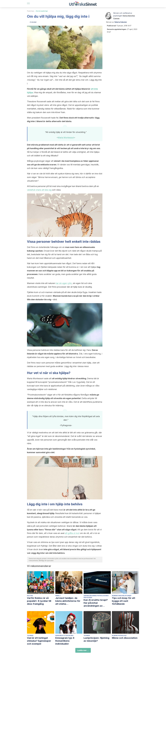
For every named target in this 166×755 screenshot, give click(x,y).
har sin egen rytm (64, 283)
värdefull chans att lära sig (39, 190)
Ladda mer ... (83, 650)
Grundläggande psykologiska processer (96, 596)
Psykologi (30, 11)
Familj (58, 595)
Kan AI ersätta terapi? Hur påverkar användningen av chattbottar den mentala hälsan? (97, 603)
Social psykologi (42, 11)
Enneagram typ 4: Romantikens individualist (65, 641)
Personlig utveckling (64, 635)
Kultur (30, 595)
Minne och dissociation (124, 638)
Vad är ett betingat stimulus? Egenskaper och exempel (39, 641)
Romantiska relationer (121, 595)
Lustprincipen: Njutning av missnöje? (96, 639)
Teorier (30, 635)
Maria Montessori (66, 137)
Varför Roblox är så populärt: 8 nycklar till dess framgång (39, 601)
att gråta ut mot (72, 533)
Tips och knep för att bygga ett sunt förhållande (123, 601)
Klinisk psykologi (119, 635)
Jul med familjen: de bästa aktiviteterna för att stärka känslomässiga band (67, 601)
